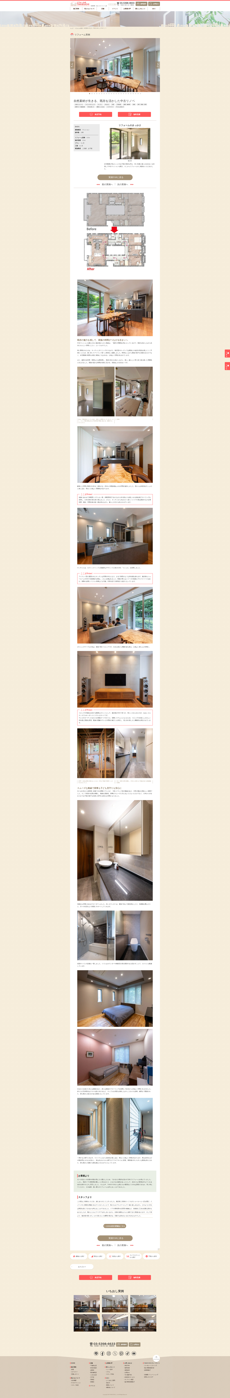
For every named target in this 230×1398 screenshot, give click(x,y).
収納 (134, 104)
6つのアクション (76, 1382)
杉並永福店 (93, 1368)
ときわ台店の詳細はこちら (115, 1226)
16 (125, 93)
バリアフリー (110, 107)
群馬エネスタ (148, 1377)
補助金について (110, 1387)
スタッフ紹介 (75, 1385)
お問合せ (156, 3)
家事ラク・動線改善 (80, 107)
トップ (71, 28)
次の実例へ (122, 184)
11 (113, 93)
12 (116, 93)
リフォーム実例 (79, 28)
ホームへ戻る (113, 4)
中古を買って (91, 107)
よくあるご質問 (110, 1380)
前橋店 (92, 1382)
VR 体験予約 (128, 1375)
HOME (73, 1363)
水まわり (107, 104)
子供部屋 (119, 104)
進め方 (108, 1382)
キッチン (100, 104)
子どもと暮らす (120, 107)
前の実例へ (107, 184)
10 (111, 93)
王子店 (92, 1377)
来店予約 (98, 114)
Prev (72, 65)
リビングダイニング (90, 104)
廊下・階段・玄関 (142, 104)
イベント (92, 1385)
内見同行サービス (130, 1377)
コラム (108, 1371)
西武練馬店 (93, 1372)
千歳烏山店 (93, 1365)
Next (158, 65)
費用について (110, 1385)
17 (128, 93)
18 (130, 93)
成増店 (92, 1370)
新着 (72, 1369)
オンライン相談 (129, 1379)
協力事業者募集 (129, 1382)
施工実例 (73, 1367)
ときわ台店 (93, 1375)
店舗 (91, 1363)
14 (121, 93)
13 (118, 93)
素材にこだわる (100, 107)
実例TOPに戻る (116, 177)
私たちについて (75, 1378)
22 (140, 93)
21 (138, 93)
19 (133, 93)
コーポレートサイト (150, 1365)
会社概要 (73, 1380)
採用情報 (146, 1370)
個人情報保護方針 (149, 1368)
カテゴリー (82, 1267)
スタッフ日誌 (110, 1374)
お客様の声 (109, 1363)
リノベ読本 (109, 1369)
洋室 (113, 104)
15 (123, 93)
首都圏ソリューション (150, 1374)
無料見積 (136, 114)
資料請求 (143, 3)
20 (135, 93)
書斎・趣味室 (127, 104)
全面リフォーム (79, 104)
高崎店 (92, 1379)
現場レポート (75, 1374)
